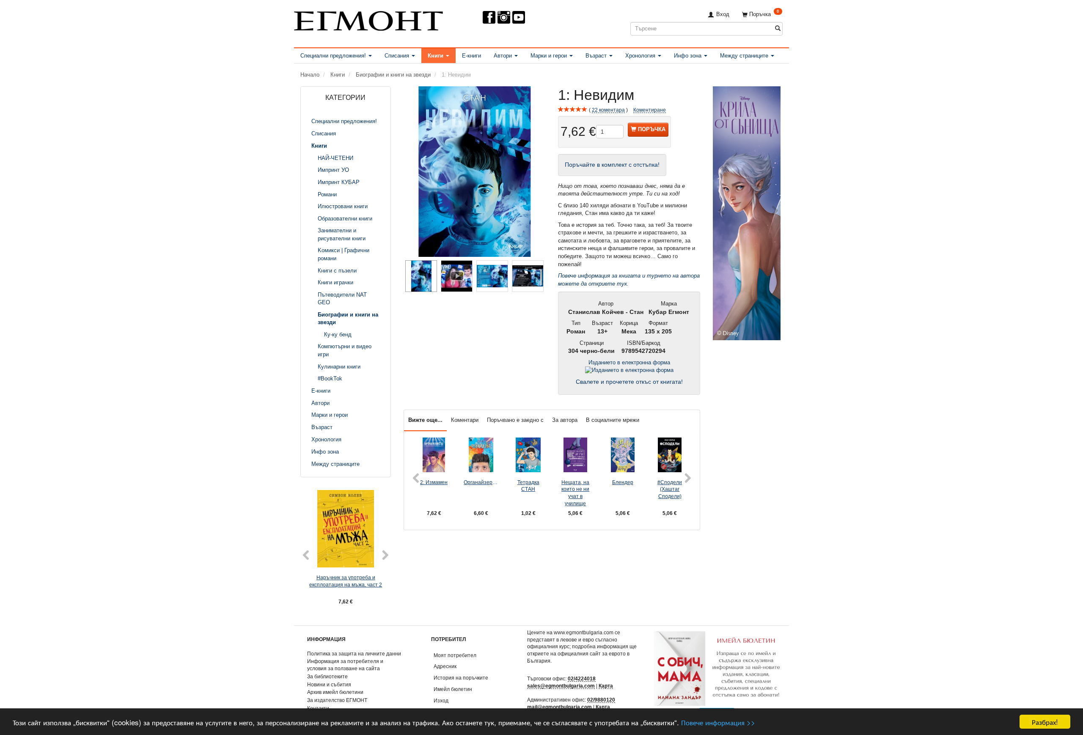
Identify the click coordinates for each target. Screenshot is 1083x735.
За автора (564, 420)
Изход (441, 700)
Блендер (622, 482)
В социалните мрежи (612, 420)
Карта (606, 685)
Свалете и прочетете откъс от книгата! (629, 382)
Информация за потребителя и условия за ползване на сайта (345, 664)
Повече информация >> (718, 722)
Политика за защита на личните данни (354, 653)
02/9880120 (601, 699)
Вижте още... (425, 420)
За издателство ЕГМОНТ (337, 700)
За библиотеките (327, 676)
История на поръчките (461, 677)
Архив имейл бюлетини (335, 692)
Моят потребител (455, 655)
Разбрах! (1045, 721)
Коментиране (649, 110)
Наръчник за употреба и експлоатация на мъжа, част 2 (345, 581)
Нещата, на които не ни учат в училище (575, 492)
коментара (608, 110)
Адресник (445, 666)
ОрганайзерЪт (481, 482)
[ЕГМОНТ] (368, 19)
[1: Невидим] (475, 171)
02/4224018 (582, 678)
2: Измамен (434, 482)
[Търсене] (778, 29)
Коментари (464, 420)
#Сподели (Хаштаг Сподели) (669, 489)
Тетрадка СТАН (528, 485)
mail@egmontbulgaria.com (559, 707)
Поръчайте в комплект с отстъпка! (612, 165)
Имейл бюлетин (453, 689)
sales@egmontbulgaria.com (561, 685)
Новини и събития (329, 684)
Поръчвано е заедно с (515, 420)
